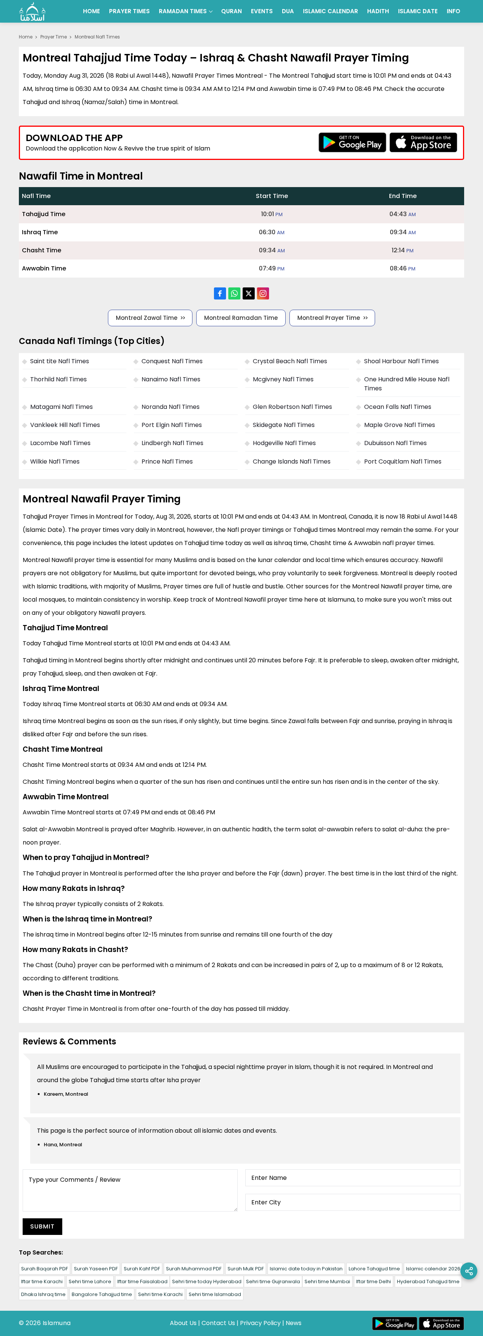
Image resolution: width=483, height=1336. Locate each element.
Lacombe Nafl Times (60, 443)
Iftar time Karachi (42, 1281)
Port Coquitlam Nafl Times (402, 461)
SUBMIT (42, 1226)
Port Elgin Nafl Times (172, 425)
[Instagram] (263, 293)
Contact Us (218, 1323)
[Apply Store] (423, 142)
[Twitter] (249, 293)
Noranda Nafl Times (171, 406)
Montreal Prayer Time (328, 318)
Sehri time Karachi (160, 1294)
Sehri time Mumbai (327, 1281)
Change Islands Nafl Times (292, 461)
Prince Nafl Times (167, 461)
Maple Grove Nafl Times (399, 425)
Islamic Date (418, 11)
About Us (183, 1323)
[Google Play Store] (352, 142)
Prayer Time (53, 37)
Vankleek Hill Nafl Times (65, 425)
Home (91, 11)
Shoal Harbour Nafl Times (401, 361)
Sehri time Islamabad (215, 1294)
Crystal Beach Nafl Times (290, 361)
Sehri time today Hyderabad (207, 1281)
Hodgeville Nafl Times (284, 443)
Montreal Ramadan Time (241, 318)
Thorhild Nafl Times (58, 379)
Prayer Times (129, 11)
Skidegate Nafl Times (284, 425)
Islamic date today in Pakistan (306, 1268)
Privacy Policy (260, 1323)
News (293, 1323)
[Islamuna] (32, 11)
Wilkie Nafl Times (55, 461)
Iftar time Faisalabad (142, 1281)
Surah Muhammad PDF (194, 1268)
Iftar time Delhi (373, 1281)
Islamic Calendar (330, 11)
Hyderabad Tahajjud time (428, 1281)
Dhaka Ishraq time (43, 1294)
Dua (288, 11)
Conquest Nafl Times (172, 361)
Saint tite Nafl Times (59, 361)
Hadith (378, 11)
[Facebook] (220, 293)
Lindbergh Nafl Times (172, 443)
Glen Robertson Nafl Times (292, 406)
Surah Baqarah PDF (44, 1268)
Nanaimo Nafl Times (171, 379)
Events (262, 11)
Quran (231, 11)
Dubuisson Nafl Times (395, 443)
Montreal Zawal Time (146, 318)
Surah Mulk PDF (246, 1268)
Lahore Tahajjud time (374, 1268)
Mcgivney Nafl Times (283, 379)
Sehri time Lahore (90, 1281)
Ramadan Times (183, 11)
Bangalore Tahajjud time (102, 1294)
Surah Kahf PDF (142, 1268)
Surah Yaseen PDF (96, 1268)
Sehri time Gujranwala (273, 1281)
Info (453, 11)
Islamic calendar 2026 (433, 1268)
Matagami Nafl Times (61, 406)
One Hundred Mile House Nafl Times (406, 384)
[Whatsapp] (234, 293)
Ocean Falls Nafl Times (397, 406)
